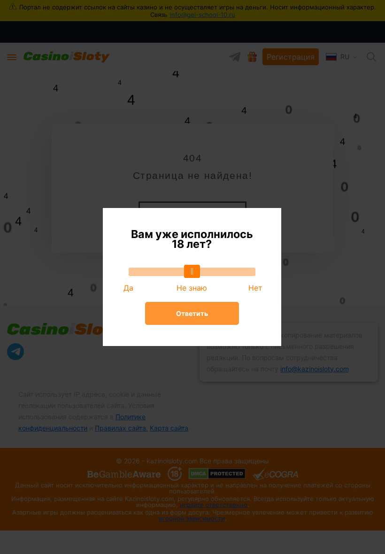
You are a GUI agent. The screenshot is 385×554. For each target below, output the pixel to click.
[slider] (192, 271)
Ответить (192, 313)
